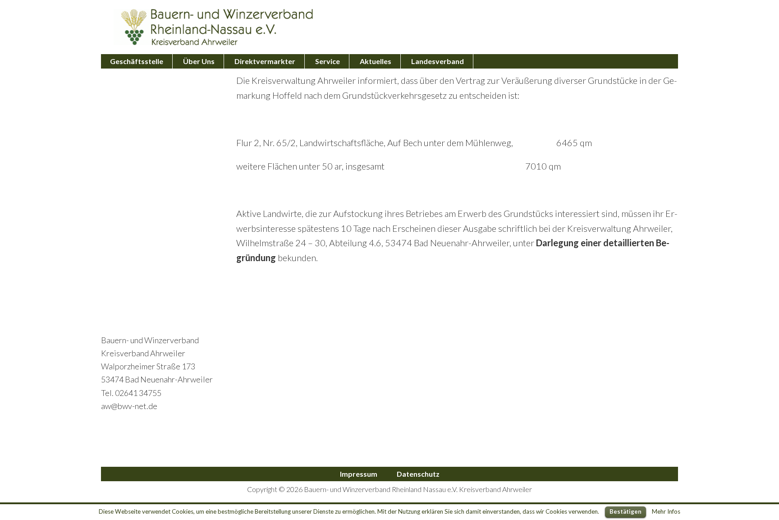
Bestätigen (625, 511)
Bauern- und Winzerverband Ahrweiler (213, 27)
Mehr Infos (666, 511)
